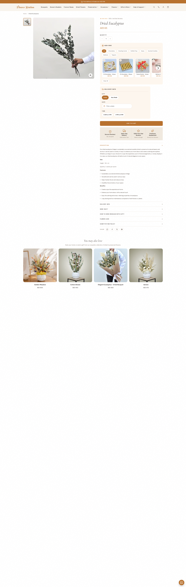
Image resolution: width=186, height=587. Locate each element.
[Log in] (163, 7)
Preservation (92, 7)
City (103, 94)
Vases (142, 51)
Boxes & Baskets (55, 7)
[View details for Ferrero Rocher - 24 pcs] (137, 60)
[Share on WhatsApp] (107, 229)
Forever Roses (68, 7)
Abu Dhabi (114, 97)
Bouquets (44, 7)
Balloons (105, 55)
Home (25, 13)
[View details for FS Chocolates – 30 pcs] (104, 60)
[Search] (154, 7)
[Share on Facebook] (112, 229)
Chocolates (111, 51)
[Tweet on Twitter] (117, 229)
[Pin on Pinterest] (122, 229)
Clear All (105, 81)
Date (103, 102)
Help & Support (138, 7)
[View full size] (90, 75)
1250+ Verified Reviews (115, 18)
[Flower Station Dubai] (25, 7)
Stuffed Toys (134, 51)
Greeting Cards (122, 51)
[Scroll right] (158, 68)
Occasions (104, 7)
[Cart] (168, 7)
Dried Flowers (80, 7)
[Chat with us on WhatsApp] (181, 582)
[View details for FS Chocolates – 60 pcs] (120, 60)
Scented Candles (152, 51)
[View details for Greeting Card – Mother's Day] (153, 60)
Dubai (105, 97)
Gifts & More (125, 7)
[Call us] (159, 7)
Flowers (114, 7)
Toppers (114, 55)
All (104, 51)
